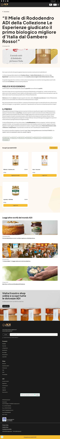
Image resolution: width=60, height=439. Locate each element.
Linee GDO (4, 356)
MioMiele (4, 343)
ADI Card (4, 363)
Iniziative (4, 387)
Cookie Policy (5, 427)
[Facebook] (1, 1)
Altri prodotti (5, 354)
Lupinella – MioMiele (8, 199)
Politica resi (4, 367)
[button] (58, 1)
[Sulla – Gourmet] (45, 160)
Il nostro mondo (5, 381)
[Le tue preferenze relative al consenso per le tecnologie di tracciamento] (2, 437)
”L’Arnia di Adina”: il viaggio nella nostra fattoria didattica (16, 261)
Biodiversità (4, 350)
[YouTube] (7, 1)
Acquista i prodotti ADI (30, 437)
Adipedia (4, 389)
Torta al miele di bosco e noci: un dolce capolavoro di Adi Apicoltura (18, 238)
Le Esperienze (5, 348)
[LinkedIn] (3, 1)
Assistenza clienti (5, 365)
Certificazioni (5, 385)
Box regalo (4, 352)
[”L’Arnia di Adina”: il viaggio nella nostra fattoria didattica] (30, 250)
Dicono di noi (5, 392)
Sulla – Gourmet (36, 169)
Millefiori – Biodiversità (8, 169)
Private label (4, 374)
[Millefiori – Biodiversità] (15, 160)
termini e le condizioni (11, 337)
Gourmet (4, 345)
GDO (3, 372)
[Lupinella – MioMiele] (15, 190)
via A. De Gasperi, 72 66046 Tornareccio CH (10, 403)
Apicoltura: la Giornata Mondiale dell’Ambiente (13, 284)
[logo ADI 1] (4, 4)
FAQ (3, 370)
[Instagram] (5, 1)
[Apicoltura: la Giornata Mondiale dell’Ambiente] (30, 273)
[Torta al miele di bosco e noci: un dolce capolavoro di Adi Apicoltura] (30, 227)
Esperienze (4, 383)
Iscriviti (5, 334)
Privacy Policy (5, 425)
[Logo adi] (6, 325)
